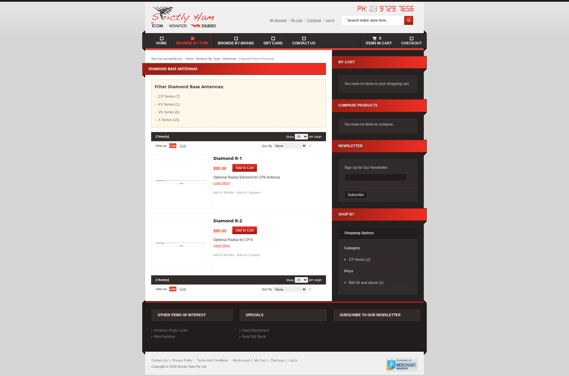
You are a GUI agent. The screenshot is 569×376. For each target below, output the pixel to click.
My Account (278, 20)
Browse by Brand (236, 43)
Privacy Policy (182, 360)
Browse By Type (208, 58)
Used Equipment (255, 330)
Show (290, 137)
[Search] (408, 20)
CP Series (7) (169, 96)
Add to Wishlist (223, 192)
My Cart (297, 20)
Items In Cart (378, 40)
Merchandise (164, 337)
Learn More (221, 183)
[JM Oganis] (184, 17)
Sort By (267, 146)
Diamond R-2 (227, 221)
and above (363, 283)
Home (189, 58)
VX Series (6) (169, 112)
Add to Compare (248, 192)
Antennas (229, 58)
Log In (329, 20)
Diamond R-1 (227, 158)
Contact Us (303, 43)
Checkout (314, 20)
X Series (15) (168, 120)
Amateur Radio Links (171, 330)
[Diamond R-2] (181, 244)
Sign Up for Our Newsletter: (366, 167)
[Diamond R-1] (181, 181)
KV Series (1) (169, 104)
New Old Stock (254, 337)
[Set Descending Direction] (310, 145)
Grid (183, 145)
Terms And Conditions (212, 360)
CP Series (357, 260)
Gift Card (273, 43)
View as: (162, 145)
